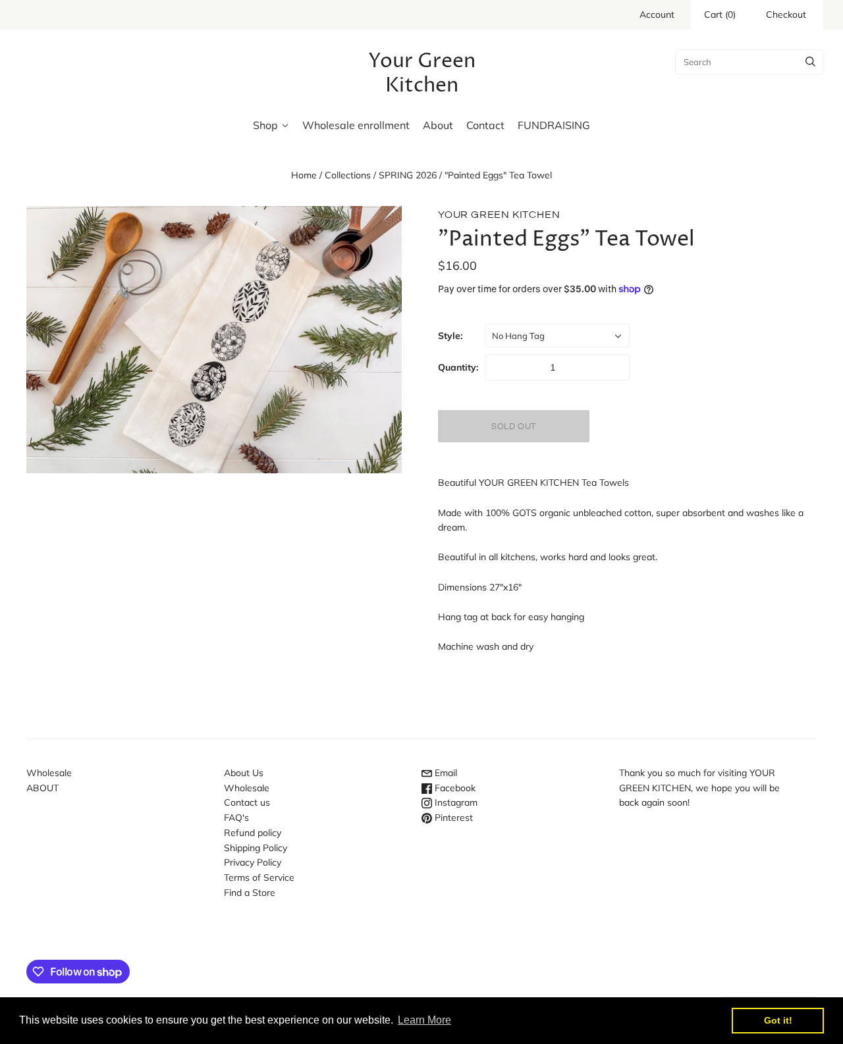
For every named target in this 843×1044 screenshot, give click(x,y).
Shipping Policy (255, 848)
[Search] (810, 61)
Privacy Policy (252, 862)
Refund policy (252, 833)
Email (444, 773)
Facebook (454, 788)
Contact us (247, 802)
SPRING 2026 (408, 175)
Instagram (454, 802)
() (720, 14)
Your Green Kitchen (499, 214)
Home (304, 175)
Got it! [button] (778, 1020)
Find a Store (249, 893)
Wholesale (49, 773)
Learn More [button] (424, 1020)
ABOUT (42, 788)
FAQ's (236, 817)
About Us (243, 773)
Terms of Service (259, 877)
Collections (348, 175)
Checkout (786, 14)
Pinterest (452, 817)
